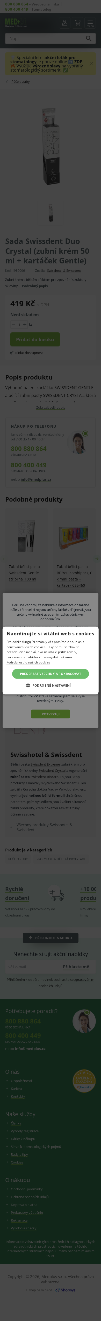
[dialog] (50, 660)
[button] (50, 685)
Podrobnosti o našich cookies (28, 662)
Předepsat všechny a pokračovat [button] (50, 673)
